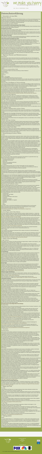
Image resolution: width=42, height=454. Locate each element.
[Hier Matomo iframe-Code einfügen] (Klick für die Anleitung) (12, 303)
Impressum (9, 451)
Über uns (17, 8)
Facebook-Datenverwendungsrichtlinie (15, 316)
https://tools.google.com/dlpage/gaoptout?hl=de (15, 270)
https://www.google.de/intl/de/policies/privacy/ (13, 414)
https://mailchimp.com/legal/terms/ (10, 379)
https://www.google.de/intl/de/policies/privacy (12, 401)
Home (14, 8)
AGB (19, 451)
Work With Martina (22, 8)
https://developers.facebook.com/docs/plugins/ (12, 216)
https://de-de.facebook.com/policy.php (14, 225)
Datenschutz (13, 451)
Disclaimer (16, 451)
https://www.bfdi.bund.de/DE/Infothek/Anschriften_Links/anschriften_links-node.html (20, 93)
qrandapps (6, 451)
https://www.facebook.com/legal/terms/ (23, 208)
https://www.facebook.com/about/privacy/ (14, 320)
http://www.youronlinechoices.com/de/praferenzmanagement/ (18, 327)
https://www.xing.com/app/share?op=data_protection (17, 237)
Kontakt (27, 8)
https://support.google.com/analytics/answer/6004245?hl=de (25, 277)
